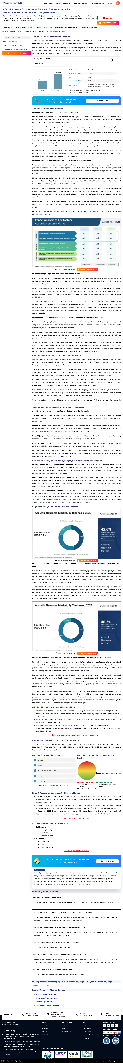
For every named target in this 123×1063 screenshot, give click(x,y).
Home (45, 3)
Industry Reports (13, 31)
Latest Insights (55, 3)
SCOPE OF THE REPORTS (12, 45)
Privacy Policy (87, 1031)
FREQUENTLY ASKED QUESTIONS (15, 49)
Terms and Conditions (89, 1035)
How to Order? (87, 1028)
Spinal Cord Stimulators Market (48, 1005)
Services (44, 1031)
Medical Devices (38, 31)
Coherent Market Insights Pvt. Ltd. (111, 1061)
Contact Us (86, 3)
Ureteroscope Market (44, 1002)
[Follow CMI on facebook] (112, 1025)
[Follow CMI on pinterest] (116, 1025)
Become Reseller (88, 1025)
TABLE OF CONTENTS (11, 41)
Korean (47, 986)
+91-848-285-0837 (112, 1016)
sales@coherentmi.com (11, 1024)
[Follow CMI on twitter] (108, 1025)
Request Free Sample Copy (88, 269)
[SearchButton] (118, 3)
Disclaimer (86, 1038)
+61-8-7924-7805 (86, 1016)
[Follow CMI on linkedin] (104, 1025)
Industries (67, 3)
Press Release (66, 1031)
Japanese (35, 986)
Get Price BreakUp (107, 861)
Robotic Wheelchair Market (46, 994)
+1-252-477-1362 (32, 1016)
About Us (76, 3)
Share (116, 60)
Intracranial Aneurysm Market (47, 998)
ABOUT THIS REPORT (13, 38)
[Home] (12, 3)
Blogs (64, 1028)
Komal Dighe (38, 873)
